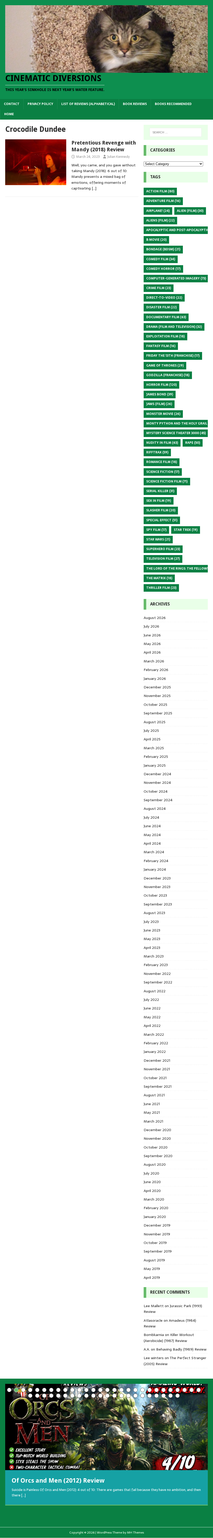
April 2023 (152, 947)
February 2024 (156, 861)
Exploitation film (165, 336)
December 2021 (157, 1060)
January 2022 (155, 1051)
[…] (94, 188)
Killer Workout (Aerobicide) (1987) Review (169, 1337)
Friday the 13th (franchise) (172, 355)
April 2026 (152, 652)
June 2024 (152, 826)
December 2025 (157, 687)
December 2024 (157, 774)
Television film (163, 558)
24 (170, 1390)
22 (156, 1390)
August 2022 (154, 991)
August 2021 (154, 1095)
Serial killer (160, 491)
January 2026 (155, 678)
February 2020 (156, 1208)
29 (30, 1395)
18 (128, 1390)
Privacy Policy (40, 104)
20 (142, 1390)
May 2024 (152, 835)
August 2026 (155, 618)
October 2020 (156, 1147)
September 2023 (158, 904)
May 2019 (152, 1269)
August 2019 (154, 1260)
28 (198, 1390)
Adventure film (163, 201)
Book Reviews (135, 104)
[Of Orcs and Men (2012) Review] (106, 1427)
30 (37, 1395)
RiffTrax (157, 452)
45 (142, 1395)
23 (163, 1390)
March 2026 (154, 661)
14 (100, 1390)
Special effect (161, 520)
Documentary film (166, 317)
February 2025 (156, 756)
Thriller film (161, 587)
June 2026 (152, 635)
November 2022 (157, 973)
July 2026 (151, 626)
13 (93, 1390)
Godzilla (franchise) (167, 375)
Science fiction (162, 471)
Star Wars (158, 539)
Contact (11, 104)
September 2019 (158, 1251)
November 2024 (157, 782)
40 (107, 1395)
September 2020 (158, 1156)
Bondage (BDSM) (163, 249)
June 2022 (152, 1008)
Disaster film (161, 307)
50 (177, 1395)
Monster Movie (163, 413)
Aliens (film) (160, 220)
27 (191, 1390)
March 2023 (154, 956)
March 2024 (154, 852)
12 (86, 1390)
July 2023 (151, 921)
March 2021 (153, 1121)
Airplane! (158, 210)
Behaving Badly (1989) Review (181, 1349)
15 (107, 1390)
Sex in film (158, 500)
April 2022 (152, 1025)
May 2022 (152, 1017)
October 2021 (155, 1078)
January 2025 (155, 765)
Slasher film (160, 510)
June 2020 (152, 1182)
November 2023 (157, 887)
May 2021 (152, 1112)
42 (121, 1395)
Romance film (161, 462)
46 (149, 1395)
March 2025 (154, 748)
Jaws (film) (159, 404)
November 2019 (157, 1234)
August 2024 (155, 808)
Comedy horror (163, 268)
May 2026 (152, 644)
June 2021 (152, 1104)
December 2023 (157, 878)
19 (135, 1390)
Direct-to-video (164, 297)
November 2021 (157, 1069)
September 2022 (158, 982)
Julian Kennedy (118, 156)
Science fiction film (167, 481)
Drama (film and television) (174, 326)
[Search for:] (175, 132)
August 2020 (155, 1164)
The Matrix (159, 578)
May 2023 (152, 939)
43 (128, 1395)
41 (114, 1395)
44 (135, 1395)
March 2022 (154, 1034)
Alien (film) (190, 210)
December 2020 (157, 1130)
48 (163, 1395)
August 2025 (154, 722)
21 (149, 1390)
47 (156, 1395)
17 (121, 1390)
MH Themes (135, 1532)
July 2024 (151, 817)
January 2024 (155, 869)
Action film (160, 191)
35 (72, 1395)
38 (93, 1395)
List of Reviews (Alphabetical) (88, 104)
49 (170, 1395)
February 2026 (156, 670)
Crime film (158, 288)
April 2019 (152, 1277)
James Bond (159, 394)
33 (58, 1395)
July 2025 (151, 730)
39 (100, 1395)
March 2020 (154, 1199)
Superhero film (163, 549)
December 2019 (157, 1225)
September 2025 (158, 713)
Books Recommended (173, 104)
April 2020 (152, 1191)
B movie (156, 239)
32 (51, 1395)
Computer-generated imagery (176, 278)
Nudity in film (162, 442)
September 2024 (158, 800)
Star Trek (185, 529)
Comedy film (160, 259)
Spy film (156, 529)
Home (9, 114)
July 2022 (151, 999)
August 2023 (154, 913)
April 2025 (152, 739)
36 (79, 1395)
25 (177, 1390)
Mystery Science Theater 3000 (176, 433)
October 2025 (155, 704)
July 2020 (151, 1173)
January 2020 (155, 1217)
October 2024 (156, 791)
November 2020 (157, 1138)
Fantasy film (160, 346)
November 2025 (157, 696)
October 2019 (155, 1243)
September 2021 (157, 1086)
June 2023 (152, 930)
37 (86, 1395)
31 (44, 1395)
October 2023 (155, 895)
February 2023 (156, 965)
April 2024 (152, 843)
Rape (192, 442)
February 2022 (156, 1043)
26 (184, 1390)
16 (114, 1390)
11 (79, 1390)
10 (72, 1390)
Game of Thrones (165, 365)
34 (65, 1395)
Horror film (161, 384)
